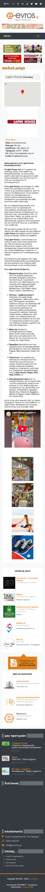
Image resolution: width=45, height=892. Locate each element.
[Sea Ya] (9, 644)
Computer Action (19, 743)
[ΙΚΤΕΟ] (12, 58)
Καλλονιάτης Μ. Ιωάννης (27, 607)
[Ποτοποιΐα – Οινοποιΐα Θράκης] (9, 583)
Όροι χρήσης (11, 862)
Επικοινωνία (11, 859)
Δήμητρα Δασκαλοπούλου (28, 697)
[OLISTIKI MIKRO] (12, 49)
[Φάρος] (9, 597)
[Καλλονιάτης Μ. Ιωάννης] (9, 611)
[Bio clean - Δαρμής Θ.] (5, 771)
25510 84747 (12, 841)
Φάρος (19, 594)
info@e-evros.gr (14, 845)
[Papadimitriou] (32, 49)
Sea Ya (19, 639)
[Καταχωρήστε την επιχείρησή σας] (22, 661)
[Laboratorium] (9, 686)
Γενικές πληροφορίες (14, 856)
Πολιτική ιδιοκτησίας (15, 866)
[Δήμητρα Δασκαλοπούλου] (9, 702)
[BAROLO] (22, 26)
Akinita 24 (20, 623)
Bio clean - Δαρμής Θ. (21, 769)
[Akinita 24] (9, 628)
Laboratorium (22, 681)
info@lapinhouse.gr (20, 156)
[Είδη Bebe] (22, 469)
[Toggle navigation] (38, 36)
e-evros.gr (33, 879)
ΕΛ (7, 4)
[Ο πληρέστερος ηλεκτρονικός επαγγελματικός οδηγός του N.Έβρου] (22, 16)
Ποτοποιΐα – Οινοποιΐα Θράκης (27, 579)
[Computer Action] (5, 743)
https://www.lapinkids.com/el (21, 153)
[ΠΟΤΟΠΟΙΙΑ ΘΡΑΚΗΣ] (32, 58)
